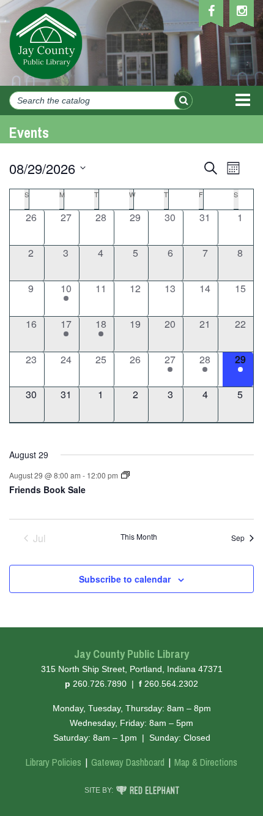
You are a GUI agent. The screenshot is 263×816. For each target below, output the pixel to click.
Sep (238, 537)
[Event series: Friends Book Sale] (125, 475)
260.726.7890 (100, 684)
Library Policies (53, 762)
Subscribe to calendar (125, 579)
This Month (138, 537)
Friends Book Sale (47, 489)
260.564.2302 (171, 684)
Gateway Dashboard (128, 762)
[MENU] (243, 100)
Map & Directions (205, 762)
